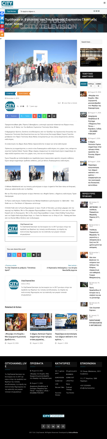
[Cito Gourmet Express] (84, 304)
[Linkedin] (2, 22)
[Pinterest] (2, 26)
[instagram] (9, 240)
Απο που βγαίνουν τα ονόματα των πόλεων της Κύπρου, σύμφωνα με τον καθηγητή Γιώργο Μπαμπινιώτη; (94, 267)
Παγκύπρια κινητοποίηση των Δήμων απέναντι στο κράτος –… (66, 337)
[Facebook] (2, 14)
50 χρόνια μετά (71, 371)
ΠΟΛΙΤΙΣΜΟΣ (23, 94)
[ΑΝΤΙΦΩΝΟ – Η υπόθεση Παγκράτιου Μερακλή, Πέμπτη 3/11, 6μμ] (84, 205)
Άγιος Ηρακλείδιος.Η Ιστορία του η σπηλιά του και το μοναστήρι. (95, 293)
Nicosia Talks (59, 387)
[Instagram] (2, 30)
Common (98, 85)
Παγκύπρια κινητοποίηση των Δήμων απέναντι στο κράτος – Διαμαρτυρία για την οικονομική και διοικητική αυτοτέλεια (94, 175)
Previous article (11, 265)
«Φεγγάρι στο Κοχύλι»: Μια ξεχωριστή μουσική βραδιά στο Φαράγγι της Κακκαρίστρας (41, 376)
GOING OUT (70, 378)
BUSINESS (69, 374)
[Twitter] (2, 18)
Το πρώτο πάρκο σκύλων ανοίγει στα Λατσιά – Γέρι (40, 11)
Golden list (58, 381)
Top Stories (70, 393)
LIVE (56, 384)
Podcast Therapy (69, 388)
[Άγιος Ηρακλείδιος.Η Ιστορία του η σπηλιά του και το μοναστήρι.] (84, 284)
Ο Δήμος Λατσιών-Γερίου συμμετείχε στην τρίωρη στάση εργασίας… (41, 337)
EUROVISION (59, 378)
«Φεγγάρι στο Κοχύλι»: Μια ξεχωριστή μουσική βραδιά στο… (15, 337)
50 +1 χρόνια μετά (59, 372)
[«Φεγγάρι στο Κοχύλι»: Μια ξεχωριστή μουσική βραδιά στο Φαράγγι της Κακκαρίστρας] (83, 94)
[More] (2, 35)
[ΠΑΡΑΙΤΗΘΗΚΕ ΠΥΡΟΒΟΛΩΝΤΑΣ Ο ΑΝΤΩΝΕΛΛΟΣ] (84, 317)
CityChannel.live (28, 281)
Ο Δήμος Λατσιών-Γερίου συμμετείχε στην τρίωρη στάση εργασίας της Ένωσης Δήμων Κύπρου (94, 149)
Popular (91, 85)
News (68, 384)
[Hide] (1, 39)
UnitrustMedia (73, 432)
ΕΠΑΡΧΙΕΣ (15, 28)
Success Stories (58, 394)
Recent (84, 84)
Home (8, 28)
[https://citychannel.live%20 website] (21, 106)
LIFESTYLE (70, 381)
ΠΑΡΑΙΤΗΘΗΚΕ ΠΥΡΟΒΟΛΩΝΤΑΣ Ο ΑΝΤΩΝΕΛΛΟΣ (95, 322)
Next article (72, 265)
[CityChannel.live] (23, 106)
